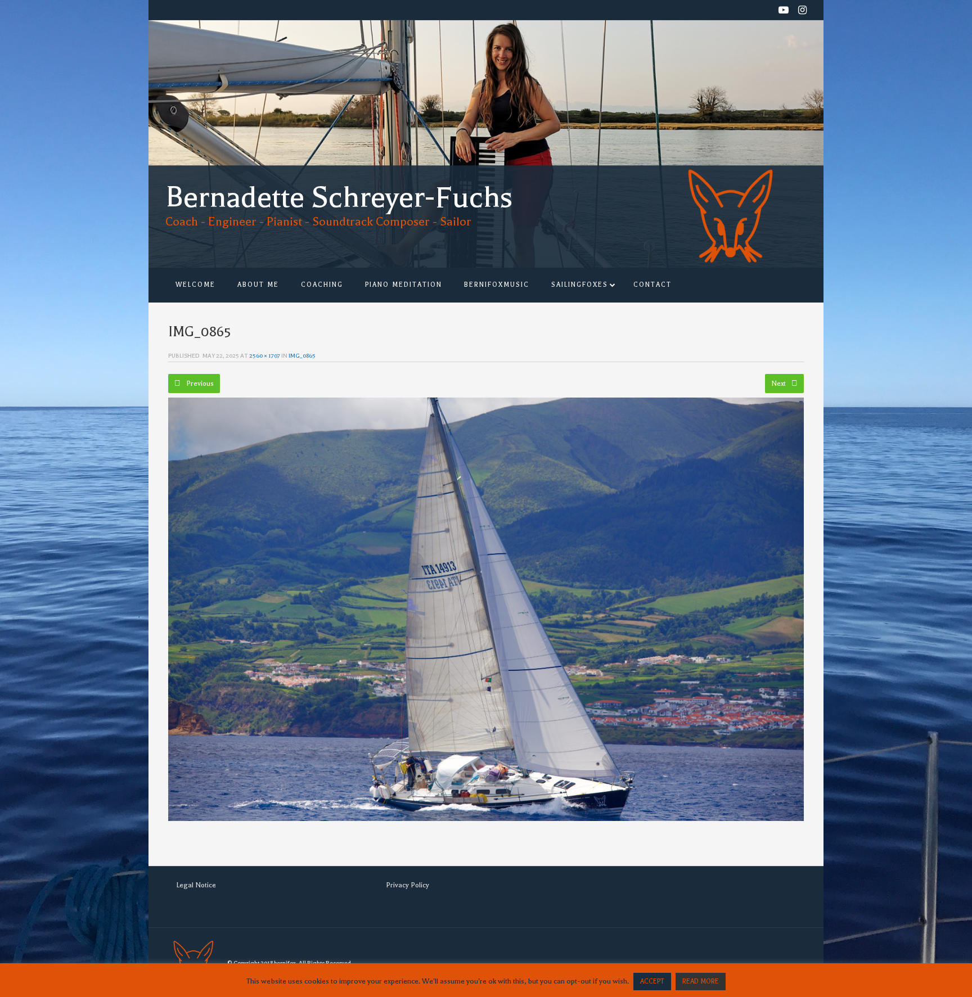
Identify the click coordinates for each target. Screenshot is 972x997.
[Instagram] (802, 11)
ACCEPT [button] (652, 981)
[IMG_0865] (486, 609)
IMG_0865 (302, 355)
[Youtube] (783, 11)
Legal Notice (196, 885)
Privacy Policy (407, 885)
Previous (199, 383)
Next (779, 383)
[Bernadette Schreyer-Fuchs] (339, 137)
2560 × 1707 (264, 355)
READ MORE (700, 981)
